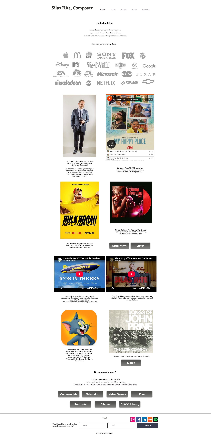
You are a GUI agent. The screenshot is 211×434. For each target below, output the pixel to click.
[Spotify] (155, 419)
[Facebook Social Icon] (138, 419)
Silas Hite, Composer (72, 8)
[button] (113, 9)
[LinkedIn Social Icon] (144, 419)
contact (102, 379)
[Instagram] (132, 419)
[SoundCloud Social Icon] (150, 419)
